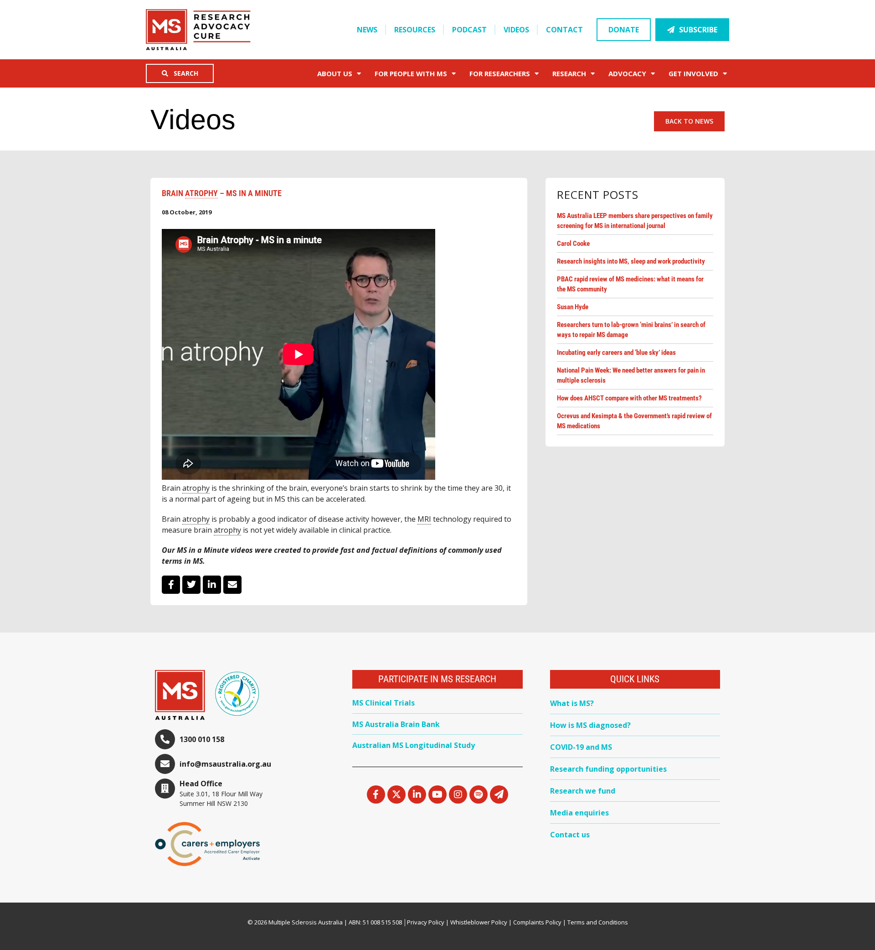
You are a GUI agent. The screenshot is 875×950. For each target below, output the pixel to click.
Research (569, 73)
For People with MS (411, 73)
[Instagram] (458, 794)
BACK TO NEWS (689, 121)
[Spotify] (478, 794)
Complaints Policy (537, 922)
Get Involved (693, 73)
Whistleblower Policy (478, 922)
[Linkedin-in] (417, 794)
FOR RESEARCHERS (499, 73)
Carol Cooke (573, 243)
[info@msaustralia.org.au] (165, 764)
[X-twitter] (396, 794)
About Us (334, 73)
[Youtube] (437, 794)
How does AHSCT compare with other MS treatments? (629, 398)
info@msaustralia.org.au (225, 764)
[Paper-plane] (499, 794)
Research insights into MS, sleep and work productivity (631, 261)
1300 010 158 (202, 739)
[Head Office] (165, 789)
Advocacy (627, 73)
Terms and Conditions (597, 922)
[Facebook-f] (376, 794)
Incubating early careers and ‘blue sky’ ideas (616, 352)
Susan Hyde (572, 307)
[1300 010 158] (165, 739)
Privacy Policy (425, 922)
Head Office (201, 784)
